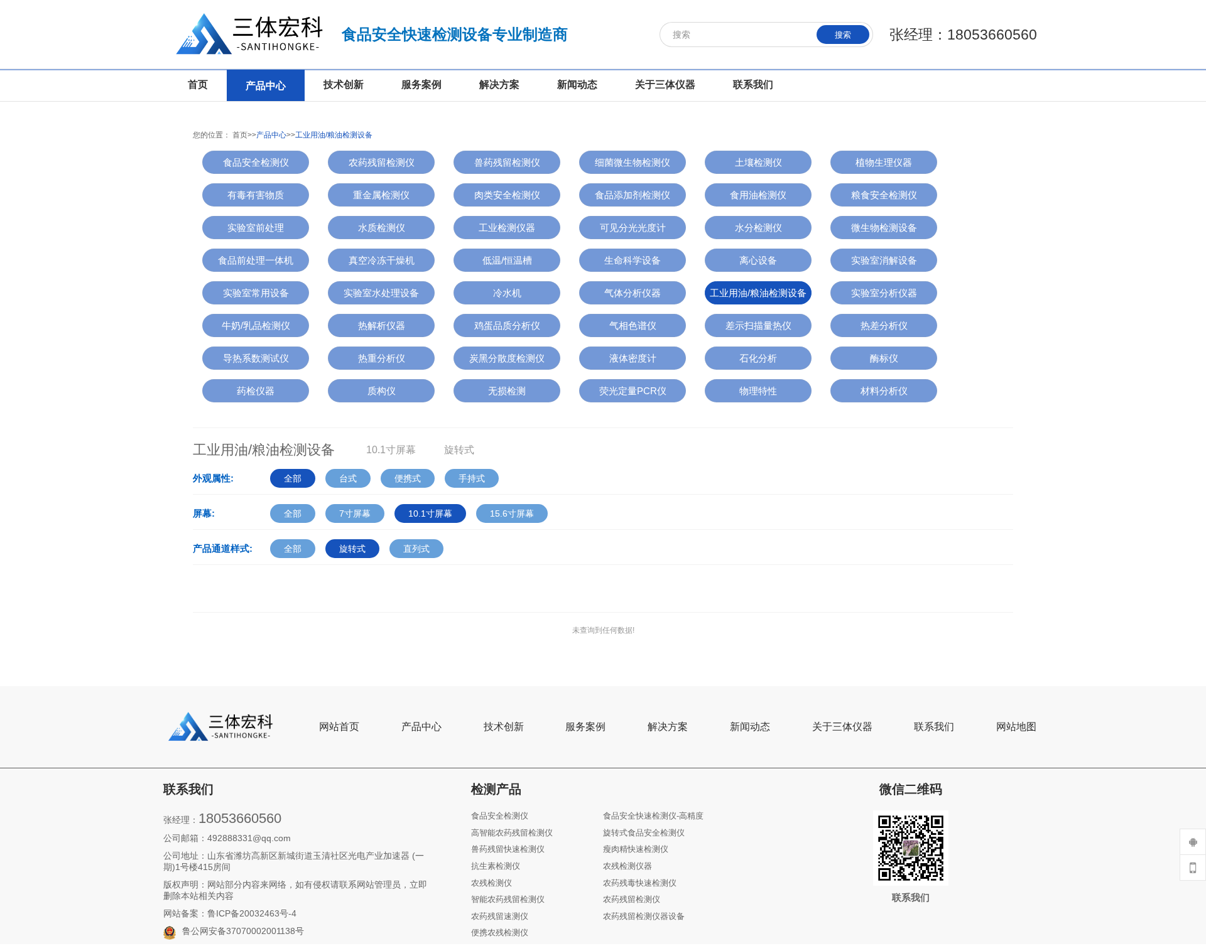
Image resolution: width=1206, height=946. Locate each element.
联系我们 (934, 726)
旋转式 (352, 549)
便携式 (407, 478)
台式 (348, 478)
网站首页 (339, 726)
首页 (239, 135)
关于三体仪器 (842, 726)
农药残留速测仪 (499, 916)
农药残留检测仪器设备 (644, 916)
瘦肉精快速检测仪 (635, 849)
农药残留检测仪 (631, 899)
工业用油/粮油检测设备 (333, 135)
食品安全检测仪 (499, 815)
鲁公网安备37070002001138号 (243, 931)
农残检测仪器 (627, 866)
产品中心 (271, 135)
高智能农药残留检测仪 (512, 832)
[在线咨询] (1193, 842)
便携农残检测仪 (499, 932)
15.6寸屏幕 (512, 513)
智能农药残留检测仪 (508, 899)
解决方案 (668, 726)
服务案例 (585, 726)
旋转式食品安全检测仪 (644, 832)
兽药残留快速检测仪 (508, 849)
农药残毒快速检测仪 (639, 883)
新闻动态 (750, 726)
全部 (293, 478)
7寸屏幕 (355, 513)
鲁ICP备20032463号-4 (251, 913)
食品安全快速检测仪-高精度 (653, 815)
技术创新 (504, 726)
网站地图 (1016, 726)
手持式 (472, 478)
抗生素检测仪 (495, 866)
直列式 (416, 549)
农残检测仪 (491, 883)
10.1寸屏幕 (430, 513)
